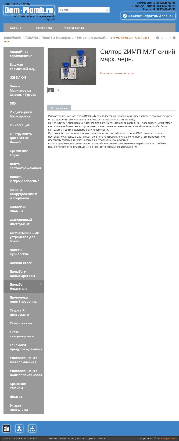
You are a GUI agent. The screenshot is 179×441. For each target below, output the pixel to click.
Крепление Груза (19, 153)
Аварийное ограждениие (21, 53)
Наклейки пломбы (18, 209)
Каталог (16, 28)
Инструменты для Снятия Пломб (21, 138)
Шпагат (16, 397)
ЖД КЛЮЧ (18, 77)
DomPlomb (12, 37)
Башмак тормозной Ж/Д (22, 66)
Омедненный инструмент (21, 222)
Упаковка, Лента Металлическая (23, 360)
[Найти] (107, 10)
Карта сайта (74, 28)
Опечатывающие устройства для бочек (24, 237)
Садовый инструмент (20, 312)
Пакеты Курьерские (19, 252)
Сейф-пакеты (21, 323)
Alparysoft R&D (168, 438)
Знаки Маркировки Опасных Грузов (23, 90)
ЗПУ (13, 103)
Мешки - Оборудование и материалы (23, 194)
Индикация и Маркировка (21, 114)
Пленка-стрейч (22, 263)
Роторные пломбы (92, 37)
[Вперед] (174, 38)
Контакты (44, 28)
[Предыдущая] (157, 38)
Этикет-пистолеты (19, 407)
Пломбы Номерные (57, 37)
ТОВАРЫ (31, 37)
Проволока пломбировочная (24, 299)
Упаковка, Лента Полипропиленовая (26, 373)
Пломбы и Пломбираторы (22, 273)
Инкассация (20, 125)
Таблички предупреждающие (26, 347)
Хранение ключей (18, 386)
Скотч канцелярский (22, 334)
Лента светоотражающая (25, 166)
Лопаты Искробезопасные (25, 179)
